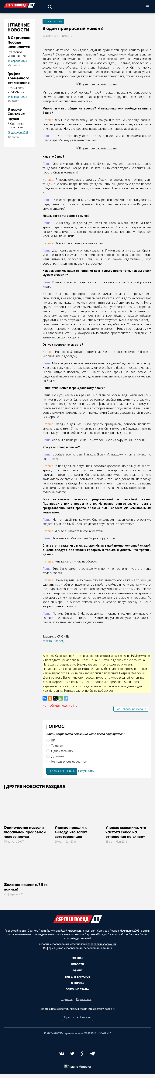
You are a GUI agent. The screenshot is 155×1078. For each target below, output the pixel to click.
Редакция (67, 999)
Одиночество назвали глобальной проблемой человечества (25, 832)
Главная (77, 958)
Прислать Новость (77, 1017)
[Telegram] (66, 698)
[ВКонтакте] (45, 698)
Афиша (77, 970)
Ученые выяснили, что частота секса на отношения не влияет (125, 832)
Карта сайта (83, 999)
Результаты (86, 771)
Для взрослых (53, 21)
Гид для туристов (77, 976)
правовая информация (102, 944)
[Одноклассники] (50, 698)
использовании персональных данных (88, 948)
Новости (77, 964)
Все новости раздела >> (130, 708)
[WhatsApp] (60, 698)
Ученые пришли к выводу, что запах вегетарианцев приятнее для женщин (75, 834)
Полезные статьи (77, 989)
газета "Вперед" (54, 641)
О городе (77, 983)
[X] (55, 698)
